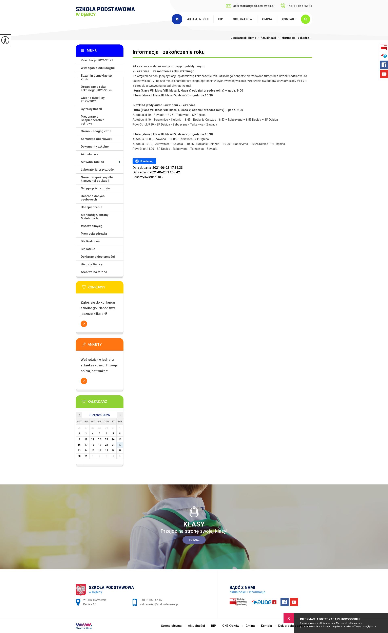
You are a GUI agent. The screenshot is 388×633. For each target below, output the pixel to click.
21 (113, 444)
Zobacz (194, 539)
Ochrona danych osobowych (93, 197)
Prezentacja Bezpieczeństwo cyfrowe (92, 120)
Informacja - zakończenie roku (169, 52)
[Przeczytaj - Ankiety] (106, 346)
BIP (220, 19)
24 (86, 450)
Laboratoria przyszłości (98, 169)
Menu (92, 50)
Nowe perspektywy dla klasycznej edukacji (97, 179)
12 (99, 439)
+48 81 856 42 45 (299, 6)
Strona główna (177, 19)
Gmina (267, 19)
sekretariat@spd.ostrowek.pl (253, 6)
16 (79, 444)
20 (106, 444)
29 (120, 450)
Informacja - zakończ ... (295, 37)
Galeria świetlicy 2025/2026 (92, 99)
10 (86, 439)
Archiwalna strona (94, 272)
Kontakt (289, 19)
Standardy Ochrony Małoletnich (94, 216)
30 (79, 456)
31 (86, 456)
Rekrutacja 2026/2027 (97, 60)
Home (252, 37)
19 (99, 444)
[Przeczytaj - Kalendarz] (106, 403)
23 (79, 450)
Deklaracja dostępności (98, 256)
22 (120, 444)
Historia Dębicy (91, 264)
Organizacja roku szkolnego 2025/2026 (96, 88)
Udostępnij (146, 161)
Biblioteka (88, 249)
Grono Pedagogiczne (96, 131)
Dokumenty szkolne (95, 146)
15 (120, 439)
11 (92, 439)
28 (113, 450)
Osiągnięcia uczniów (95, 188)
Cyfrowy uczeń (91, 109)
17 (86, 444)
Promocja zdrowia (94, 233)
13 (106, 439)
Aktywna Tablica (92, 162)
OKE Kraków (242, 19)
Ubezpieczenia (91, 207)
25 (92, 450)
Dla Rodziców (90, 241)
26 (99, 450)
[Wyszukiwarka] (306, 19)
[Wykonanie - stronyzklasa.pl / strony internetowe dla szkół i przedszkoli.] (84, 626)
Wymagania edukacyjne (98, 68)
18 (92, 444)
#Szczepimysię (91, 226)
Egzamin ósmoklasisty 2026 (96, 77)
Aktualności (198, 19)
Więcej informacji (84, 324)
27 (106, 450)
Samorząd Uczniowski (96, 139)
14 (113, 439)
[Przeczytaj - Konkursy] (106, 288)
